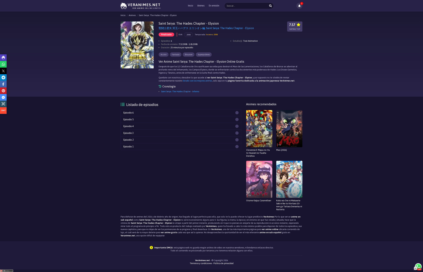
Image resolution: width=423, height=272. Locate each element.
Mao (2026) (281, 150)
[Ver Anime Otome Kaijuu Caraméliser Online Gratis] (259, 179)
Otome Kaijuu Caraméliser (258, 200)
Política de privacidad (223, 263)
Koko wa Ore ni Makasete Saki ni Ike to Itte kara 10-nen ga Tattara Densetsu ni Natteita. (289, 205)
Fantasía (175, 54)
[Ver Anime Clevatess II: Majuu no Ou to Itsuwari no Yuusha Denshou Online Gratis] (259, 128)
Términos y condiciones (201, 263)
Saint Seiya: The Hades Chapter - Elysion (158, 15)
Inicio (190, 5)
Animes (201, 5)
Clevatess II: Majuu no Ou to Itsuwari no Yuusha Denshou (258, 153)
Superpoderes (204, 54)
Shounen (188, 54)
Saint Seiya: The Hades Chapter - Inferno (180, 91)
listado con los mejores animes (197, 80)
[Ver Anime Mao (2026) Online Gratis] (289, 128)
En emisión (214, 5)
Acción (164, 54)
